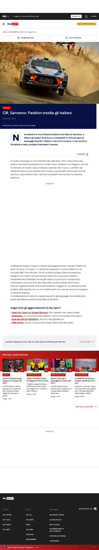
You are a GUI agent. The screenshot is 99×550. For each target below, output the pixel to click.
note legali (55, 525)
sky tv (29, 515)
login (93, 16)
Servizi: (28, 509)
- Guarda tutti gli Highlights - (25, 319)
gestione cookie (57, 515)
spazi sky (30, 534)
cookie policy (56, 520)
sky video (7, 525)
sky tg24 (6, 520)
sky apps (30, 520)
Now (28, 525)
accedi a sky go (86, 509)
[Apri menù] (4, 24)
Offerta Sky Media (57, 536)
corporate (54, 541)
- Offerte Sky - (18, 322)
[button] (45, 547)
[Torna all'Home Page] (12, 24)
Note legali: (54, 509)
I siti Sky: (6, 509)
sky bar (29, 530)
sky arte (6, 530)
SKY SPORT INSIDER (86, 24)
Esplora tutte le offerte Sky (26, 16)
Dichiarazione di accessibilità (57, 530)
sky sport (7, 515)
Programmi (31, 539)
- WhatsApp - (17, 316)
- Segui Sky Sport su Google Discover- (30, 312)
